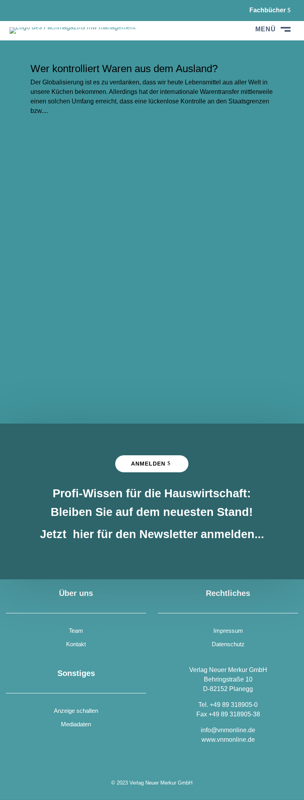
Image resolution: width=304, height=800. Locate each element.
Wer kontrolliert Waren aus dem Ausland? (124, 68)
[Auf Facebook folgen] (16, 10)
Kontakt (76, 644)
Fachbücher (267, 10)
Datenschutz (228, 644)
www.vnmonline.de (228, 739)
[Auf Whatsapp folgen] (36, 10)
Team (76, 630)
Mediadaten (76, 724)
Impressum (228, 630)
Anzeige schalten (76, 710)
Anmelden (148, 463)
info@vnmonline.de (228, 730)
